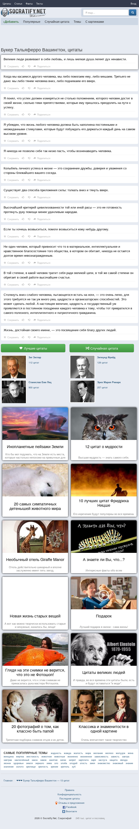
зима (49, 763)
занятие (53, 760)
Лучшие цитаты (35, 348)
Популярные (31, 21)
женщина (9, 756)
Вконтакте (71, 811)
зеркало (39, 763)
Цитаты (7, 3)
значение (9, 766)
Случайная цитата (57, 21)
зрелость (43, 766)
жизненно (73, 756)
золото (20, 766)
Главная (8, 780)
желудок (120, 753)
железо (109, 753)
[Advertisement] (69, 36)
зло (56, 763)
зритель (65, 766)
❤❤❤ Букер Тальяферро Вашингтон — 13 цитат (43, 780)
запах (63, 760)
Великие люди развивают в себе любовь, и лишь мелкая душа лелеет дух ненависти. (65, 59)
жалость (78, 753)
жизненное (86, 756)
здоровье (18, 763)
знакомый (118, 763)
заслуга (102, 760)
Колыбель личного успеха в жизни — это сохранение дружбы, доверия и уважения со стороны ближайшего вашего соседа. (65, 170)
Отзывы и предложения (71, 802)
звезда (123, 760)
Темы (77, 21)
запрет (72, 760)
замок (43, 760)
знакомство (104, 763)
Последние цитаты (69, 798)
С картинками (94, 21)
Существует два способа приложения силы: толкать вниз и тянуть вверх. (56, 190)
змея (92, 763)
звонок (7, 763)
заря (93, 760)
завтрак (8, 760)
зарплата (84, 760)
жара (88, 753)
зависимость (101, 756)
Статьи (18, 3)
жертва (20, 756)
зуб (73, 766)
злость (83, 763)
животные (59, 756)
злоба (64, 763)
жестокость (32, 756)
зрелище (31, 766)
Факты (29, 3)
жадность (56, 753)
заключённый (21, 760)
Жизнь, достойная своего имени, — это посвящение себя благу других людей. (60, 330)
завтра (125, 756)
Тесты (39, 3)
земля (29, 763)
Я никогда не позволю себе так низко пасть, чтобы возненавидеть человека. (58, 150)
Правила (69, 790)
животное (46, 756)
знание (129, 763)
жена (130, 753)
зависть (115, 756)
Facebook (71, 807)
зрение (54, 766)
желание (98, 753)
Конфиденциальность (69, 794)
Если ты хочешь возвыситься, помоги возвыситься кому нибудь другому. (56, 229)
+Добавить (11, 21)
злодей (73, 763)
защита (113, 760)
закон (35, 760)
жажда (67, 753)
